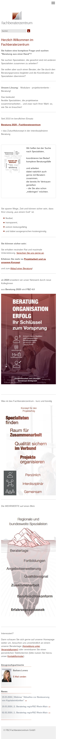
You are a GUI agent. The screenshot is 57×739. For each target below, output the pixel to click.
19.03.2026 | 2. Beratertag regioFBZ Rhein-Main (25, 706)
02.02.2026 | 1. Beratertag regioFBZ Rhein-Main (25, 712)
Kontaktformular (15, 656)
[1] (28, 30)
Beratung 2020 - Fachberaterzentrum (21, 124)
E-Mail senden (19, 676)
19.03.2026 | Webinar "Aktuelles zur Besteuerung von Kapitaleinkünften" (25, 699)
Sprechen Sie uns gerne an (30, 253)
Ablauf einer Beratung (21, 268)
